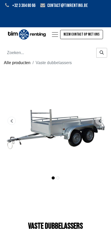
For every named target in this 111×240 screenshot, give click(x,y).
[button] (11, 121)
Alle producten (17, 63)
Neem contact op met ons (82, 34)
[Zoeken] (101, 53)
